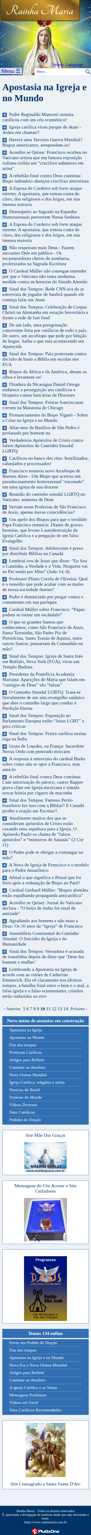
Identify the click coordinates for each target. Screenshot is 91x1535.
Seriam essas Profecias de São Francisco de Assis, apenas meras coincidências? (44, 509)
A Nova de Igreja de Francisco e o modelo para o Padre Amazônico (45, 867)
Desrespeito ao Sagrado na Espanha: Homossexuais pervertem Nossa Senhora (41, 214)
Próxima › (77, 1008)
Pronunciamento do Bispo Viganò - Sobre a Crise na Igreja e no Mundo (45, 417)
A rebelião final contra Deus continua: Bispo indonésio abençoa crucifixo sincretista (45, 178)
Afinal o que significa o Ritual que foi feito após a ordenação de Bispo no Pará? (41, 880)
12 (54, 1008)
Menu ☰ (11, 71)
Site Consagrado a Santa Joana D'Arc (45, 1483)
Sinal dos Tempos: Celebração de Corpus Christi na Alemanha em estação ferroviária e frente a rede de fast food (45, 312)
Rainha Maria (39, 11)
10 (42, 1008)
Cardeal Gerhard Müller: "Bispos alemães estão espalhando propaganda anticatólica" (45, 892)
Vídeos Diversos (23, 1104)
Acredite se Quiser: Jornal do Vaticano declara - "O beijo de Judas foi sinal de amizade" (42, 908)
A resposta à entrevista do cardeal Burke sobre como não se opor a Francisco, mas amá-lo (43, 764)
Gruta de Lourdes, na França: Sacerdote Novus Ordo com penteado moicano (43, 748)
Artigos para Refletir (26, 1060)
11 (48, 1008)
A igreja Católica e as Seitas (33, 1387)
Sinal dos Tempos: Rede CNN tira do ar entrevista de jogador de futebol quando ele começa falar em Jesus (43, 294)
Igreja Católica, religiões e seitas (37, 1082)
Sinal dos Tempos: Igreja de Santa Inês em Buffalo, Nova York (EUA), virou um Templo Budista (42, 661)
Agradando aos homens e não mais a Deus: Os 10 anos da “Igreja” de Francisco (42, 923)
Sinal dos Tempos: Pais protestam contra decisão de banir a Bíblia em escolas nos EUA (44, 359)
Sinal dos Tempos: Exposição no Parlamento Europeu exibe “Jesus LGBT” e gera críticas (43, 721)
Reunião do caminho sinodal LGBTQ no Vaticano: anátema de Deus (43, 496)
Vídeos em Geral (23, 1402)
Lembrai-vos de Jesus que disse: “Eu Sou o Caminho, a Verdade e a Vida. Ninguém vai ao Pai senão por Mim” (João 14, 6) (45, 566)
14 (65, 1008)
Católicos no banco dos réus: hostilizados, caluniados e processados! (45, 460)
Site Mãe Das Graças (45, 1135)
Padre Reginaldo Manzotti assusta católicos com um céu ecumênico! (38, 117)
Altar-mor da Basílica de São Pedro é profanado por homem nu (41, 430)
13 (60, 1008)
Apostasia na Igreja (25, 1030)
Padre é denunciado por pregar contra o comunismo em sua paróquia (42, 599)
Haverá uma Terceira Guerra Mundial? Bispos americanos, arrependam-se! (42, 142)
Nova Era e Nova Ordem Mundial (38, 1365)
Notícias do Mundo (25, 1097)
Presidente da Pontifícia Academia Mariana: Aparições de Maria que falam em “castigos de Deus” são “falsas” (43, 679)
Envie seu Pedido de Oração (33, 1342)
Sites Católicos (22, 1112)
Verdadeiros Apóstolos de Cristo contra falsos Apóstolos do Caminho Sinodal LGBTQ (42, 445)
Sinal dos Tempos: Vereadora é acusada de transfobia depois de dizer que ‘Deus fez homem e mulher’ (43, 957)
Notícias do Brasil (24, 1089)
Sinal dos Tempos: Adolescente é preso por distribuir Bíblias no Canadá (42, 550)
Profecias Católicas (25, 1052)
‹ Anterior (13, 1008)
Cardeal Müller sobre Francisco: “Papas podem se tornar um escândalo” (43, 612)
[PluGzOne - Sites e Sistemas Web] (45, 1531)
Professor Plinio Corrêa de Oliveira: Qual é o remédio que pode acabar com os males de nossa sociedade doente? (45, 584)
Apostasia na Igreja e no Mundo (36, 1357)
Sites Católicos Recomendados (35, 1410)
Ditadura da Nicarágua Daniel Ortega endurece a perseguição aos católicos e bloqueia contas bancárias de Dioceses (41, 390)
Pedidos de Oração (25, 1119)
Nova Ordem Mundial (28, 1074)
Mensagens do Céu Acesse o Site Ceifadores (45, 1188)
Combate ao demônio (27, 1067)
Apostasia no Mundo (27, 1037)
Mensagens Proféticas (27, 1395)
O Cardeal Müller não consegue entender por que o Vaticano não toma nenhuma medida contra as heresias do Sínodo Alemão (44, 276)
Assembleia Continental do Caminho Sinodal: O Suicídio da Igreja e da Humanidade (40, 939)
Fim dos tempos (22, 1045)
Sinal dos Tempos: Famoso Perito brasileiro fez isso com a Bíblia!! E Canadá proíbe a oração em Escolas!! (43, 805)
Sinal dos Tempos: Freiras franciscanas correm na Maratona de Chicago (42, 405)
